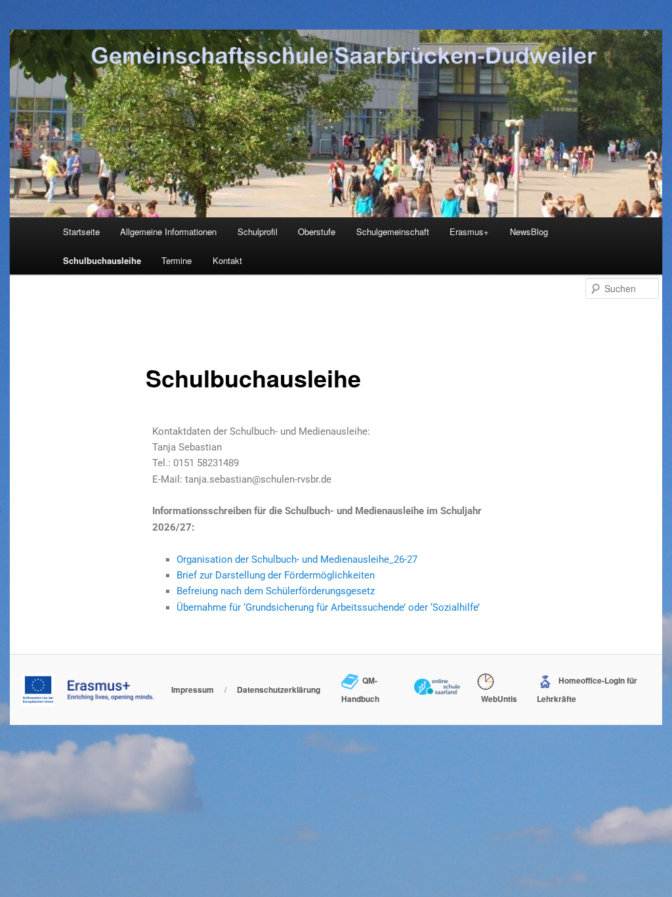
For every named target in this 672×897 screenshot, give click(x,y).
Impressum (192, 689)
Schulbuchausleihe (102, 260)
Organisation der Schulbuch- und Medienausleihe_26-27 (297, 559)
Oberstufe (316, 231)
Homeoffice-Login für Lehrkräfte (587, 689)
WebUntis (497, 699)
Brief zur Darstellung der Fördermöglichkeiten (276, 575)
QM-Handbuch (360, 689)
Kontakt (227, 260)
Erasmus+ (469, 231)
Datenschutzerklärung (278, 689)
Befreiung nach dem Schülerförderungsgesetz (276, 591)
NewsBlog (529, 231)
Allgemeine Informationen (168, 231)
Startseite (81, 231)
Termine (176, 260)
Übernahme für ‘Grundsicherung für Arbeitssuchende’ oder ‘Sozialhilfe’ (328, 607)
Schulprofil (258, 231)
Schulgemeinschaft (392, 231)
